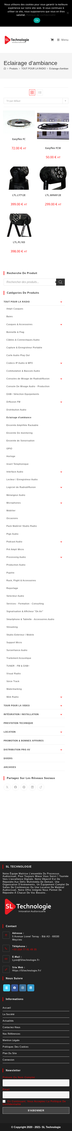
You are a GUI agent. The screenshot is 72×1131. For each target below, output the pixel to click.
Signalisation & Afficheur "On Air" (24, 611)
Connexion (8, 1059)
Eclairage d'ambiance (60, 68)
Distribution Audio (16, 410)
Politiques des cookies (15, 1046)
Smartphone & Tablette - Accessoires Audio (30, 619)
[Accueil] (5, 68)
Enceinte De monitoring (19, 433)
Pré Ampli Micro (15, 549)
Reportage (12, 588)
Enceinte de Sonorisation (20, 440)
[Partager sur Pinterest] (23, 787)
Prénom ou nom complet (19, 1077)
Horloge (10, 456)
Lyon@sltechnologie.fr (25, 960)
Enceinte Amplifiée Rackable (22, 425)
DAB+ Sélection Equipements (22, 394)
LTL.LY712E (19, 195)
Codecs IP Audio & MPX (19, 363)
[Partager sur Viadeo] (40, 787)
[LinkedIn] (30, 987)
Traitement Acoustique (18, 658)
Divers (8, 758)
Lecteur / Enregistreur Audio (22, 479)
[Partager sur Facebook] (15, 787)
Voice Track (12, 681)
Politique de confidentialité (41, 15)
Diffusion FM (13, 402)
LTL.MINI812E (53, 195)
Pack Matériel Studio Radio (21, 526)
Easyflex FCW (53, 148)
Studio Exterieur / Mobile (20, 635)
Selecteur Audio (15, 596)
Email (6, 1089)
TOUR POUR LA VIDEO (17, 705)
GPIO (9, 448)
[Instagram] (22, 987)
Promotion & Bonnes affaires (24, 740)
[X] (6, 987)
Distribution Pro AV (17, 749)
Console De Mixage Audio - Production (28, 386)
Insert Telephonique (17, 464)
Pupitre (10, 573)
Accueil (7, 1007)
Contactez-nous (11, 1027)
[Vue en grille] (32, 92)
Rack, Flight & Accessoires (21, 580)
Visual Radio (13, 673)
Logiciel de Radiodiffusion (21, 487)
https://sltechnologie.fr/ (26, 970)
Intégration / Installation (21, 714)
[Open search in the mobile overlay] (34, 282)
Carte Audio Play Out (18, 355)
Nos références (11, 1033)
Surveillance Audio (16, 650)
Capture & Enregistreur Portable (24, 347)
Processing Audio (16, 557)
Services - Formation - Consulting (25, 603)
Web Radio (12, 697)
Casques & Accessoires (19, 324)
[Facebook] (14, 987)
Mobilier (11, 510)
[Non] (67, 13)
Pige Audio (12, 534)
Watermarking (14, 689)
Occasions (12, 518)
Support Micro (14, 642)
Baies (9, 316)
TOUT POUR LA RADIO (17, 302)
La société (9, 1014)
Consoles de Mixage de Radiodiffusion (28, 378)
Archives (10, 767)
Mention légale (11, 1040)
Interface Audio (14, 472)
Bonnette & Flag (15, 332)
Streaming (12, 627)
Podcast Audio (14, 541)
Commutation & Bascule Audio (23, 371)
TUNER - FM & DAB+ (18, 666)
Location (10, 732)
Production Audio (16, 565)
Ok (36, 20)
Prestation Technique (18, 723)
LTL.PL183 (19, 242)
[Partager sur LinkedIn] (32, 787)
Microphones (13, 503)
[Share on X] (7, 787)
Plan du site (10, 1053)
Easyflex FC (19, 139)
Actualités (8, 1020)
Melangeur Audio (15, 495)
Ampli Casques (14, 309)
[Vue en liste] (40, 92)
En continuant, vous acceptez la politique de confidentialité (34, 1103)
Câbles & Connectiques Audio (23, 340)
